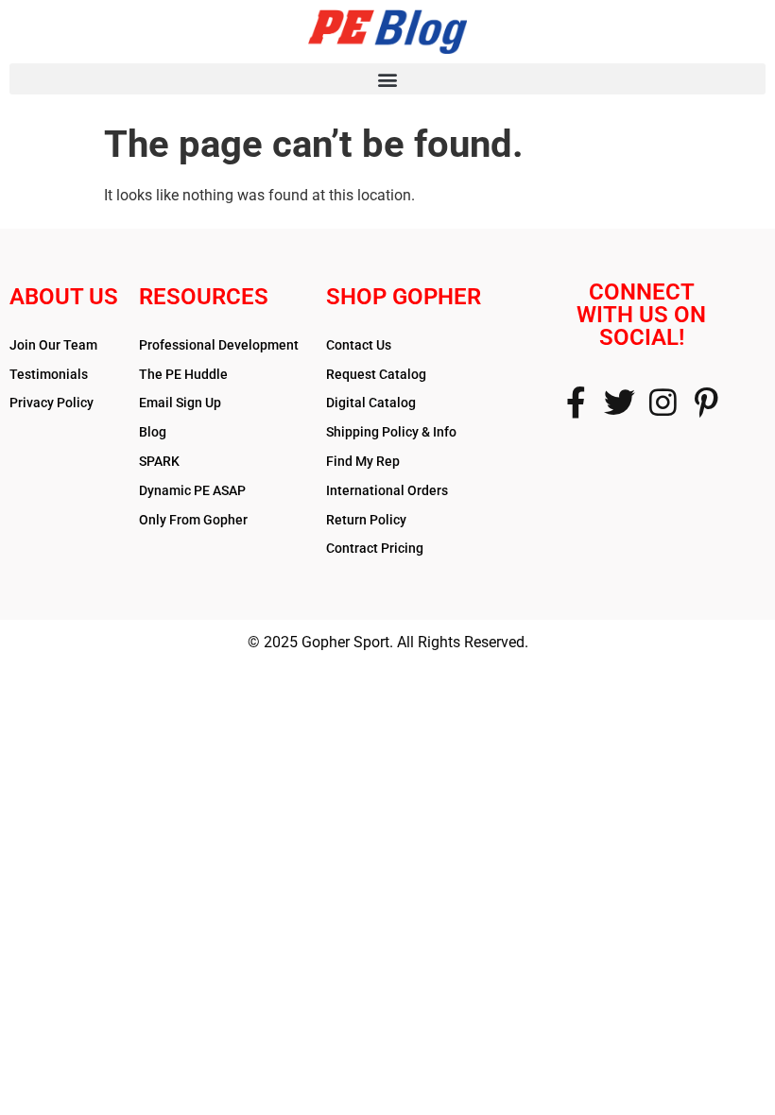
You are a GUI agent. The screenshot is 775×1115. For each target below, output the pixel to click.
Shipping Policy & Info (391, 431)
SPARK (159, 461)
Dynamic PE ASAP (192, 490)
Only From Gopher (193, 519)
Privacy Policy (51, 402)
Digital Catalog (371, 402)
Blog (152, 431)
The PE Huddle (183, 374)
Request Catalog (376, 374)
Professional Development (219, 344)
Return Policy (366, 519)
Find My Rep (363, 461)
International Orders (387, 490)
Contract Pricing (374, 548)
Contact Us (358, 344)
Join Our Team (53, 344)
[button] (387, 78)
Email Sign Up (180, 402)
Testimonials (48, 374)
